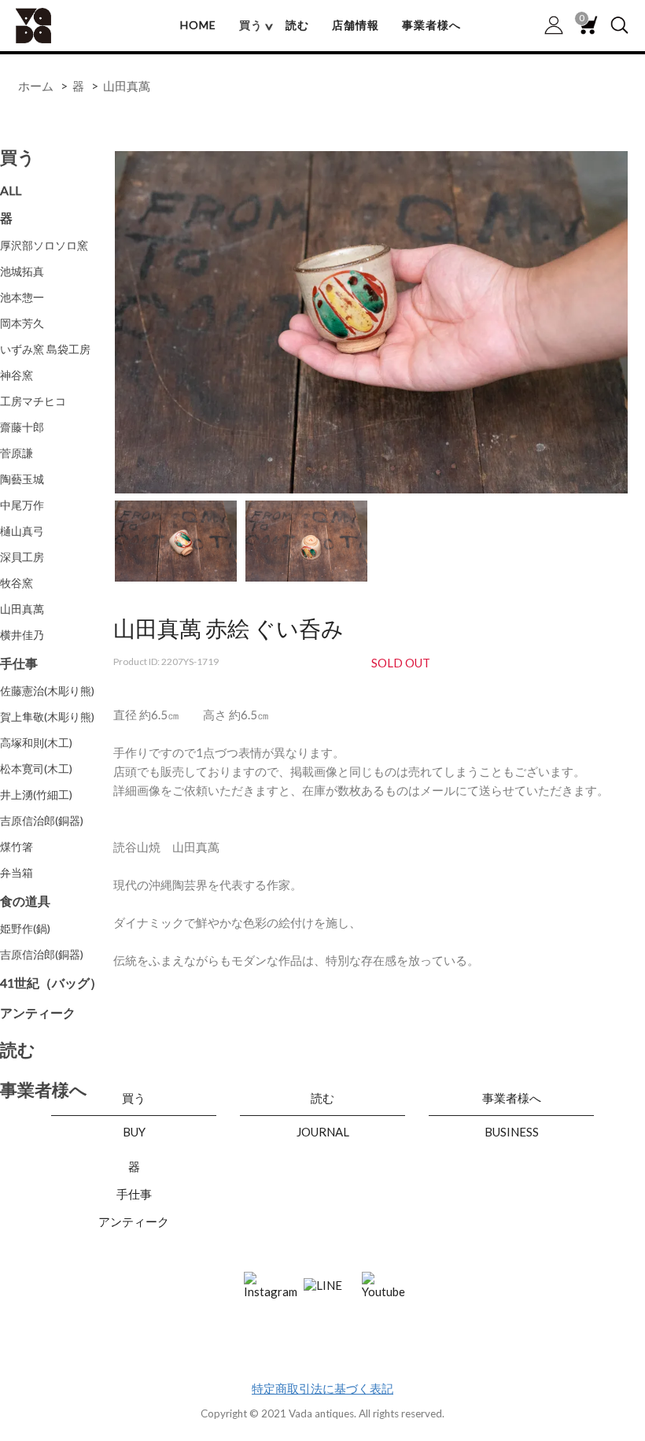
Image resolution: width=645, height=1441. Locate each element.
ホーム (35, 86)
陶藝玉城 (22, 479)
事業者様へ (431, 24)
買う (17, 157)
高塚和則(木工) (36, 742)
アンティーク (38, 1012)
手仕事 (19, 663)
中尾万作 (22, 505)
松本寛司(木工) (36, 768)
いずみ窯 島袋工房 (45, 349)
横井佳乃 (22, 634)
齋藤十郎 (22, 427)
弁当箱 (16, 872)
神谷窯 (16, 375)
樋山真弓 (22, 531)
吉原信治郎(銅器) (41, 820)
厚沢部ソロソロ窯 (44, 245)
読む (297, 24)
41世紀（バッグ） (51, 982)
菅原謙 (16, 453)
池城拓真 (22, 271)
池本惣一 (22, 297)
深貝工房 (22, 556)
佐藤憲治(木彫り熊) (47, 690)
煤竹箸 (16, 846)
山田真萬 (126, 86)
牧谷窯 (16, 582)
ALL (10, 190)
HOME (198, 24)
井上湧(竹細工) (36, 794)
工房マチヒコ (33, 401)
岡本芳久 (22, 323)
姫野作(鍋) (25, 928)
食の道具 (25, 900)
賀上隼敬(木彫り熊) (47, 716)
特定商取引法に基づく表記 (322, 1388)
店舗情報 (355, 24)
